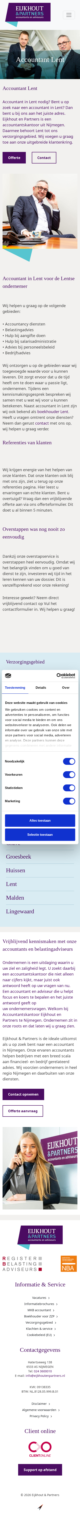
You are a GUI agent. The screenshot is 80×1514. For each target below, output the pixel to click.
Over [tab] (65, 687)
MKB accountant (39, 1310)
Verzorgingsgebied (39, 1322)
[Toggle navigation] (69, 15)
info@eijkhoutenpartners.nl (45, 1376)
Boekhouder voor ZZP (39, 1316)
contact (42, 423)
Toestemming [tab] (15, 687)
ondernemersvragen (27, 1008)
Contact (44, 157)
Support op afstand (40, 1469)
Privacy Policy (39, 1416)
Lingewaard (20, 911)
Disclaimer (39, 1404)
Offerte (14, 157)
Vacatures (39, 1298)
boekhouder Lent (52, 411)
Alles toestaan (40, 820)
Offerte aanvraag (23, 1111)
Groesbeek (18, 856)
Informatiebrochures (39, 1304)
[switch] (69, 774)
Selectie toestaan (40, 834)
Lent (11, 884)
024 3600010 (43, 1371)
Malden (15, 897)
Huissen (15, 870)
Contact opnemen (23, 1094)
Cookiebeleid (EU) (39, 1335)
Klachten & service (39, 1329)
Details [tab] (41, 687)
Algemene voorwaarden (39, 1410)
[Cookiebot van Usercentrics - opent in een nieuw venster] (57, 676)
